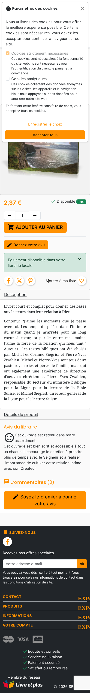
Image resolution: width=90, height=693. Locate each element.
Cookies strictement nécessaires (39, 53)
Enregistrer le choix (45, 124)
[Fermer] (82, 8)
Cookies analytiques (29, 78)
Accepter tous (45, 134)
